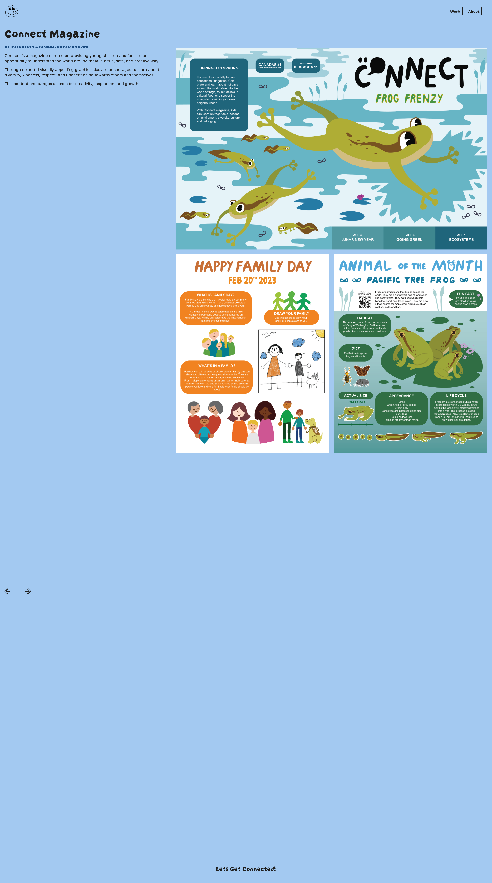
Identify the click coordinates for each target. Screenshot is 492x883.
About (474, 11)
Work (455, 11)
